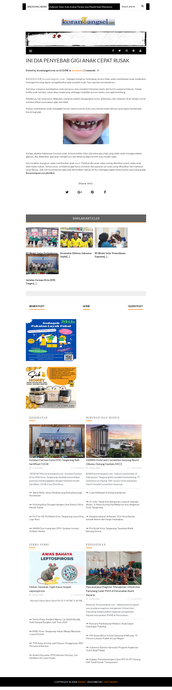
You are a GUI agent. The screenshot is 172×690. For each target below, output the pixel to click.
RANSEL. (82, 681)
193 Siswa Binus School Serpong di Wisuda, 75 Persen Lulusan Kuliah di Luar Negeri (112, 637)
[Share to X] (67, 192)
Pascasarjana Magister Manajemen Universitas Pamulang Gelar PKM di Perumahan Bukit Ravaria (113, 590)
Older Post (135, 306)
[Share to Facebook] (105, 192)
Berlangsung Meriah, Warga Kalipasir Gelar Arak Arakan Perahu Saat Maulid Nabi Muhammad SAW (65, 7)
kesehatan (77, 70)
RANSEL (88, 17)
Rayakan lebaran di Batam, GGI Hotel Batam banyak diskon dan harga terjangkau (110, 518)
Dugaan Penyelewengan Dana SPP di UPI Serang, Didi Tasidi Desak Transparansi (113, 661)
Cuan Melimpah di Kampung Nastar (107, 492)
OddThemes (110, 681)
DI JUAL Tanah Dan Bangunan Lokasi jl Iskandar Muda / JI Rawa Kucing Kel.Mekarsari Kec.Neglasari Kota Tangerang (112, 504)
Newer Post (37, 306)
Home (86, 306)
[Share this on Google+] (79, 192)
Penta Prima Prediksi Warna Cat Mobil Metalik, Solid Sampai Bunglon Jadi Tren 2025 (55, 621)
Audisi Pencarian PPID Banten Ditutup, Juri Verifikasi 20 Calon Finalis (53, 656)
